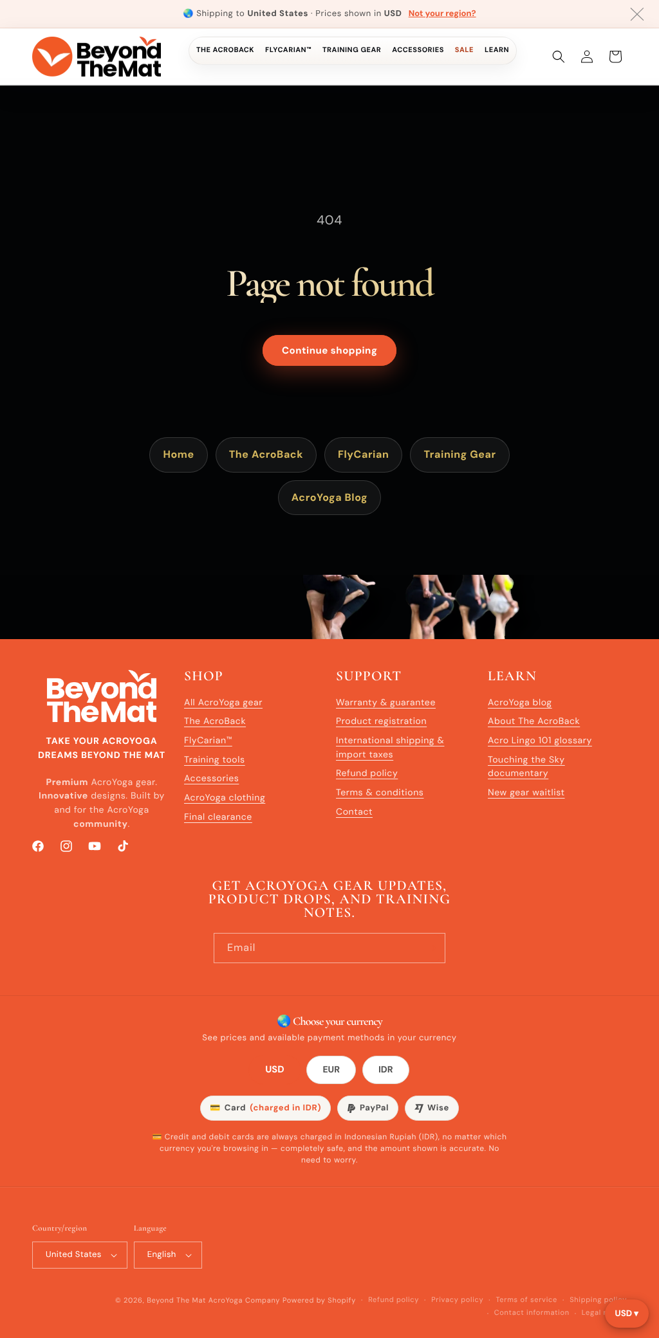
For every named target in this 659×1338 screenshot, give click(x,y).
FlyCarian (363, 454)
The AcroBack (225, 50)
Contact (354, 812)
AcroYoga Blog (329, 497)
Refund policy (367, 773)
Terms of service (526, 1300)
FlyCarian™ (288, 50)
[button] (558, 56)
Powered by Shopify (319, 1300)
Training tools (214, 760)
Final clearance (218, 817)
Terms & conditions (379, 793)
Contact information (532, 1312)
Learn (497, 50)
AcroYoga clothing (224, 798)
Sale (464, 50)
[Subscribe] (430, 948)
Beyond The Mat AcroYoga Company (213, 1300)
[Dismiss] (637, 14)
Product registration (381, 721)
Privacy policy (457, 1300)
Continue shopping (329, 350)
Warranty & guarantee (386, 703)
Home (178, 454)
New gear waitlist (526, 793)
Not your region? (442, 13)
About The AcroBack (534, 721)
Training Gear (351, 50)
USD (275, 1070)
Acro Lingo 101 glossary (540, 740)
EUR (331, 1070)
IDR (385, 1070)
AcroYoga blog (520, 703)
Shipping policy (598, 1300)
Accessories (418, 50)
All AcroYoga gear (223, 703)
